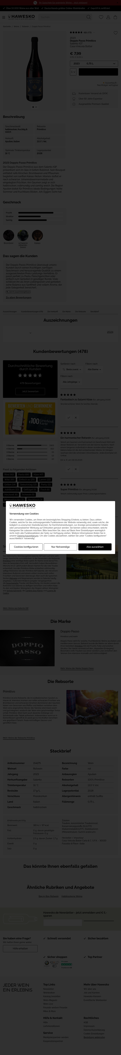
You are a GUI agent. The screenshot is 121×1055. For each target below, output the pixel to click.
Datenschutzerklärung (28, 536)
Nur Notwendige (60, 546)
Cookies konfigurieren (26, 546)
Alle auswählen (94, 546)
